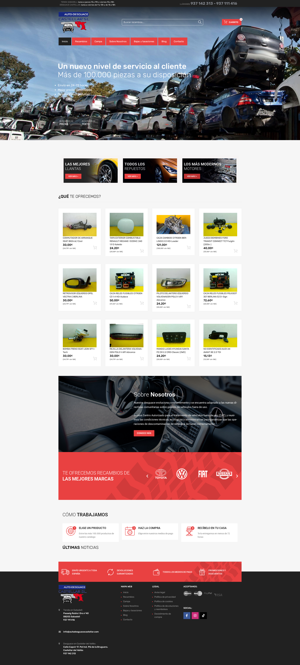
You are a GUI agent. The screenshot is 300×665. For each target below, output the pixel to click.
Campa (98, 41)
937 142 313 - (203, 3)
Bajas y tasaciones (144, 41)
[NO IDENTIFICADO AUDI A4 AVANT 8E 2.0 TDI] (220, 335)
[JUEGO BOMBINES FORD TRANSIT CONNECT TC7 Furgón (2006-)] (220, 224)
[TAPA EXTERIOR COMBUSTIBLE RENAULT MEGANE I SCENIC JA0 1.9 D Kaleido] (126, 224)
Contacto (179, 41)
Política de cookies (163, 601)
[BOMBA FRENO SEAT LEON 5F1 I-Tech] (80, 335)
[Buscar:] (162, 22)
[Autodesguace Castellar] (72, 22)
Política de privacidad (165, 597)
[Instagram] (195, 615)
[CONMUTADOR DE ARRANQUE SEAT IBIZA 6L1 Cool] (80, 224)
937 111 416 (226, 3)
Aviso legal (159, 592)
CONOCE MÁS (144, 433)
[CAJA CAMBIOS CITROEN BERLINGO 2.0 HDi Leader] (173, 224)
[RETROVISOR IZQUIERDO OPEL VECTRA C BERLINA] (80, 280)
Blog (164, 41)
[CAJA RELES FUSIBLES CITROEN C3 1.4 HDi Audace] (126, 280)
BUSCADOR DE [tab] (66, 123)
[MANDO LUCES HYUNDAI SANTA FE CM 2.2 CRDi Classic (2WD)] (173, 335)
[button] (147, 476)
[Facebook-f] (186, 615)
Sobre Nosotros (118, 41)
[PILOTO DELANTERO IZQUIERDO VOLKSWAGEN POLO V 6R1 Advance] (173, 280)
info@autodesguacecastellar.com (81, 631)
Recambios (81, 41)
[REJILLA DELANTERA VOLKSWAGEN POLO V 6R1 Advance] (126, 335)
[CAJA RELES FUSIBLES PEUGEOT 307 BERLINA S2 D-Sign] (220, 280)
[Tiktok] (203, 615)
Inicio (65, 41)
